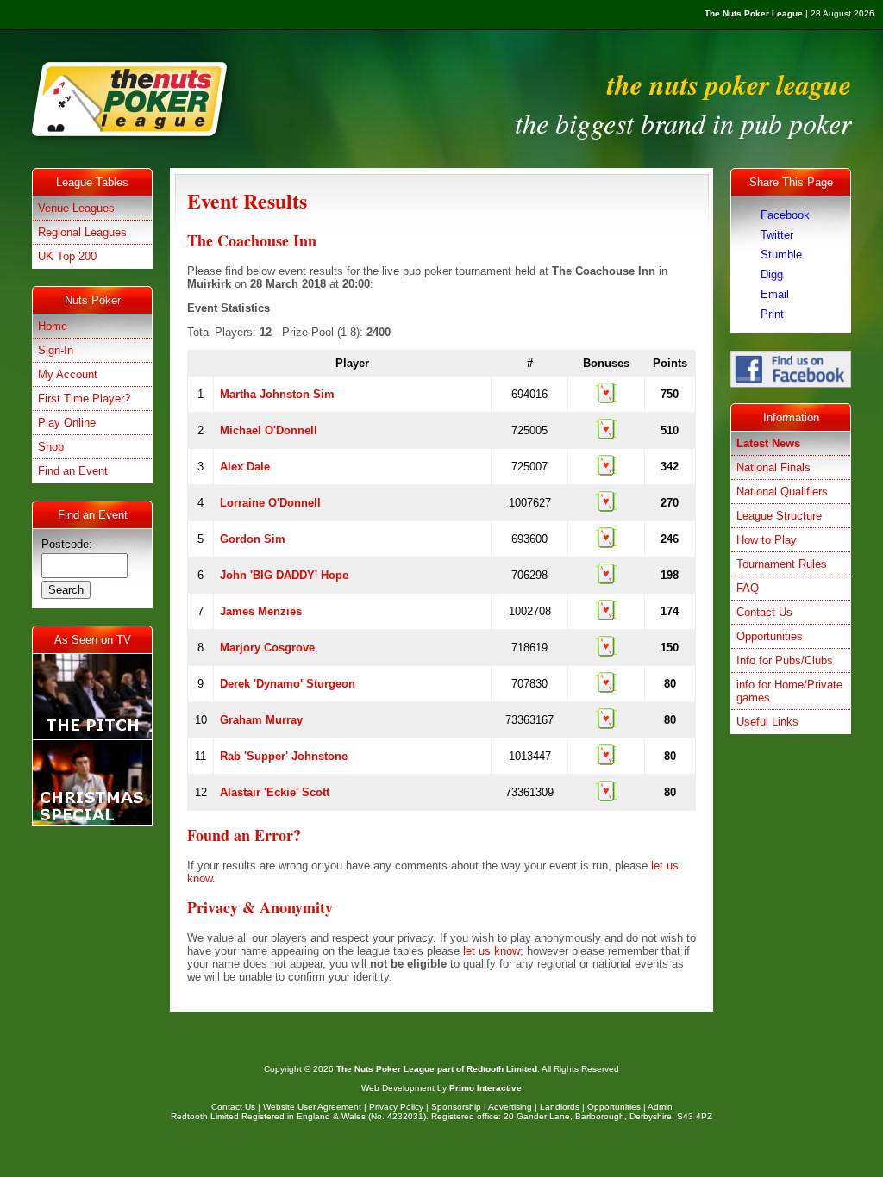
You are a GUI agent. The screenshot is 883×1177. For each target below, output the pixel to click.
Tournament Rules (781, 563)
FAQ (747, 588)
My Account (67, 374)
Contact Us (764, 612)
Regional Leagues (82, 232)
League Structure (779, 515)
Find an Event (73, 470)
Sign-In (55, 350)
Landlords (559, 1107)
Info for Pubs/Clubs (784, 660)
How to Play (766, 539)
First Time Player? (84, 398)
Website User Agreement (312, 1107)
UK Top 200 (67, 256)
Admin (660, 1107)
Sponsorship (456, 1107)
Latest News (768, 443)
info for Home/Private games (789, 691)
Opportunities (769, 636)
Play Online (67, 422)
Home (52, 326)
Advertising (510, 1107)
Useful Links (767, 721)
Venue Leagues (76, 208)
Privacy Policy (396, 1107)
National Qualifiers (782, 491)
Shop (51, 446)
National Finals (773, 467)
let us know (491, 950)
